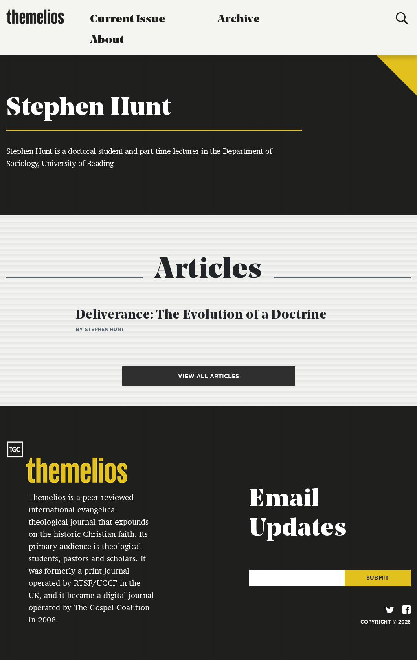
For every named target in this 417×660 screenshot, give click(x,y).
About (107, 40)
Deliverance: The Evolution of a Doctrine (201, 315)
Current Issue (127, 19)
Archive (238, 19)
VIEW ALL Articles (208, 376)
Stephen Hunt (104, 329)
